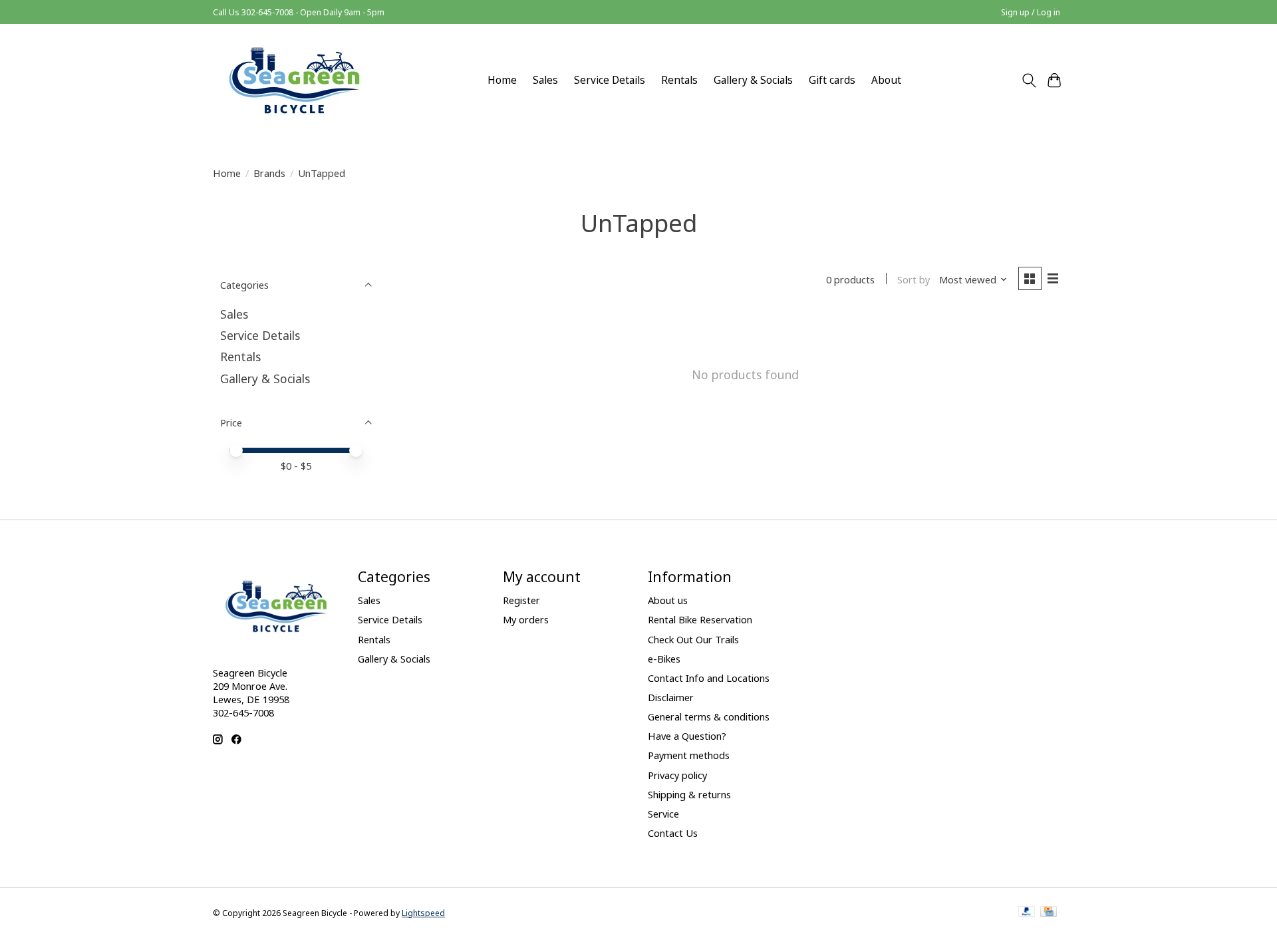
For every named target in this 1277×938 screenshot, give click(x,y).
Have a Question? (687, 735)
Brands (269, 173)
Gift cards (832, 80)
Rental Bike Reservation (700, 619)
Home (502, 80)
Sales (545, 80)
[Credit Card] (1048, 912)
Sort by (913, 279)
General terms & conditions (709, 716)
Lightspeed (423, 913)
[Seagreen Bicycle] (294, 80)
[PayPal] (1027, 912)
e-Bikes (664, 658)
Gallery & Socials (753, 80)
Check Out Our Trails (693, 639)
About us (668, 600)
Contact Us (673, 833)
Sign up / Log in (1030, 12)
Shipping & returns (689, 794)
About (886, 80)
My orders (526, 619)
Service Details (609, 80)
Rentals (679, 80)
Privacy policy (677, 775)
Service (663, 813)
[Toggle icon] (1028, 80)
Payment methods (689, 755)
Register (521, 600)
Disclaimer (671, 697)
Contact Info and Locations (709, 678)
